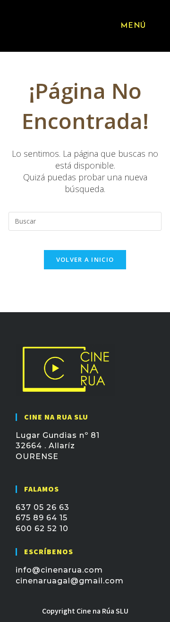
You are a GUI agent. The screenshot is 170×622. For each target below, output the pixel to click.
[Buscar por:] (155, 26)
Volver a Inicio (85, 259)
